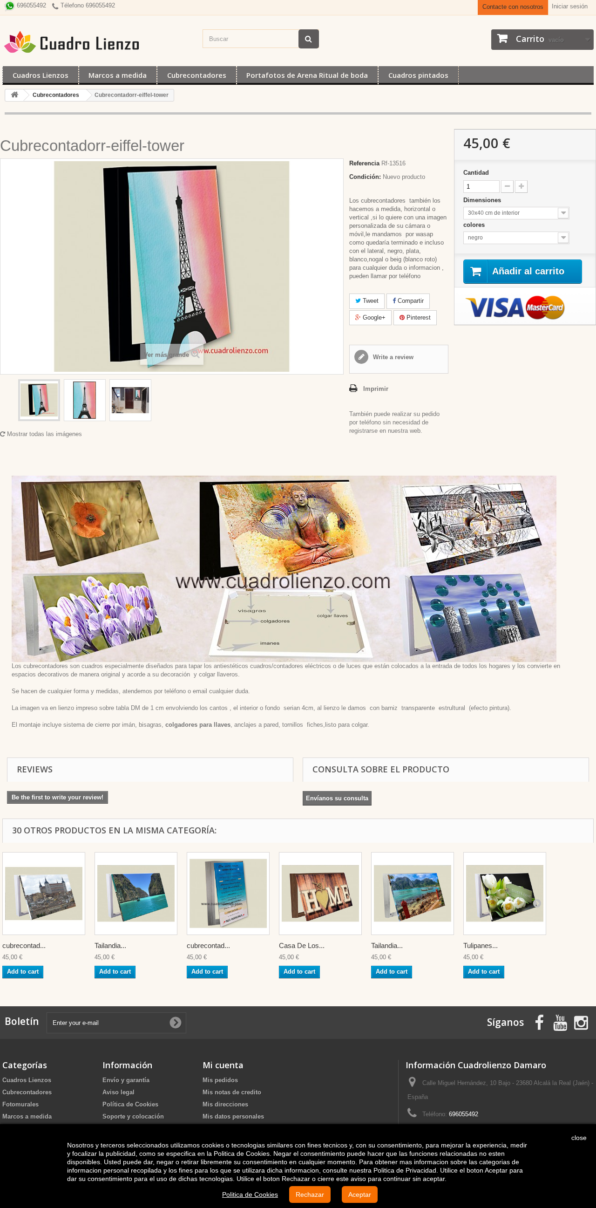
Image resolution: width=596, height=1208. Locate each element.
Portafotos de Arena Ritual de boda (307, 75)
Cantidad (476, 172)
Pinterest (418, 317)
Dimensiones (483, 200)
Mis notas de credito (232, 1092)
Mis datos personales (233, 1116)
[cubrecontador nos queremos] (228, 893)
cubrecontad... (24, 945)
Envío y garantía (125, 1080)
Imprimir (375, 388)
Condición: (365, 176)
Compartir (410, 300)
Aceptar (359, 1194)
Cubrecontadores (196, 75)
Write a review (392, 357)
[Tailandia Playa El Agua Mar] (136, 893)
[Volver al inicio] (14, 95)
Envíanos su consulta (337, 798)
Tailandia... (110, 945)
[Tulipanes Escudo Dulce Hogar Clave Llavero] (504, 893)
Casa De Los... (302, 945)
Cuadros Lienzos (40, 75)
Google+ (373, 317)
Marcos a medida (117, 75)
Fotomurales (20, 1104)
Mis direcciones (225, 1104)
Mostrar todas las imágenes (43, 433)
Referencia (364, 163)
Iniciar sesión (570, 6)
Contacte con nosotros (512, 6)
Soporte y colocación (133, 1116)
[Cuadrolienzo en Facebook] (539, 1022)
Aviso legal (118, 1092)
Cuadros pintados (418, 75)
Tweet (370, 300)
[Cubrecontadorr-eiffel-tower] (39, 400)
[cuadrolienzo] (97, 42)
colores (475, 224)
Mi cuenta (223, 1065)
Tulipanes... (480, 945)
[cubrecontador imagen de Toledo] (43, 893)
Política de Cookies (130, 1104)
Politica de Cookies (250, 1194)
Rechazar (310, 1194)
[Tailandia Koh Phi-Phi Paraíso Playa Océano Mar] (412, 893)
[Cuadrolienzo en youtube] (560, 1022)
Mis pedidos (220, 1080)
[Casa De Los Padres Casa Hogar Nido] (320, 893)
